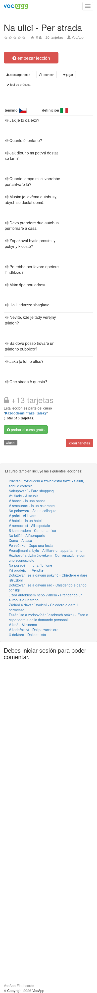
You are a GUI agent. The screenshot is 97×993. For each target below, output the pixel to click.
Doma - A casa (20, 540)
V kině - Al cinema (23, 624)
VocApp (78, 37)
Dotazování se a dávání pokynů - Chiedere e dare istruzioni (48, 578)
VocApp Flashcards (19, 985)
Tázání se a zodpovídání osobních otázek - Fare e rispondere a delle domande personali (48, 617)
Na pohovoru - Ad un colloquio (32, 510)
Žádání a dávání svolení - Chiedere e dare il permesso (43, 607)
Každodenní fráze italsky (26, 412)
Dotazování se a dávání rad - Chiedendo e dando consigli (48, 587)
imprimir (48, 74)
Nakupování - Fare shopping (31, 490)
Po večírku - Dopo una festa (31, 545)
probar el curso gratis (27, 429)
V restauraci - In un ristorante (32, 505)
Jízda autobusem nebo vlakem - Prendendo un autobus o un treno (46, 597)
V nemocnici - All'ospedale (29, 525)
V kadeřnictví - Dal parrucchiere (33, 629)
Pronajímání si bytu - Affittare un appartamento (46, 550)
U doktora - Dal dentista (27, 634)
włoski (10, 442)
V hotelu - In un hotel (25, 520)
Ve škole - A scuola (24, 495)
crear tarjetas (79, 442)
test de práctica (20, 84)
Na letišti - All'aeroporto (27, 535)
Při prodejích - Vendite (26, 570)
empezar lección (33, 58)
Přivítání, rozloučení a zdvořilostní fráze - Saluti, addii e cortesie (46, 483)
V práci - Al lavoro (23, 515)
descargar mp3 (19, 74)
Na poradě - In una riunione (30, 565)
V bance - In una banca (27, 500)
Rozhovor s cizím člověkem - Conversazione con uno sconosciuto (47, 558)
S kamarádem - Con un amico (32, 530)
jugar (69, 74)
